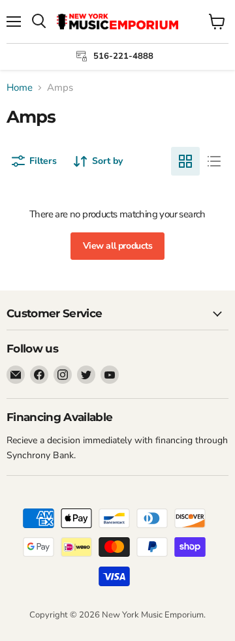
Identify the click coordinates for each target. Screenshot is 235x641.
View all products (118, 246)
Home (20, 87)
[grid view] (185, 161)
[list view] (214, 161)
